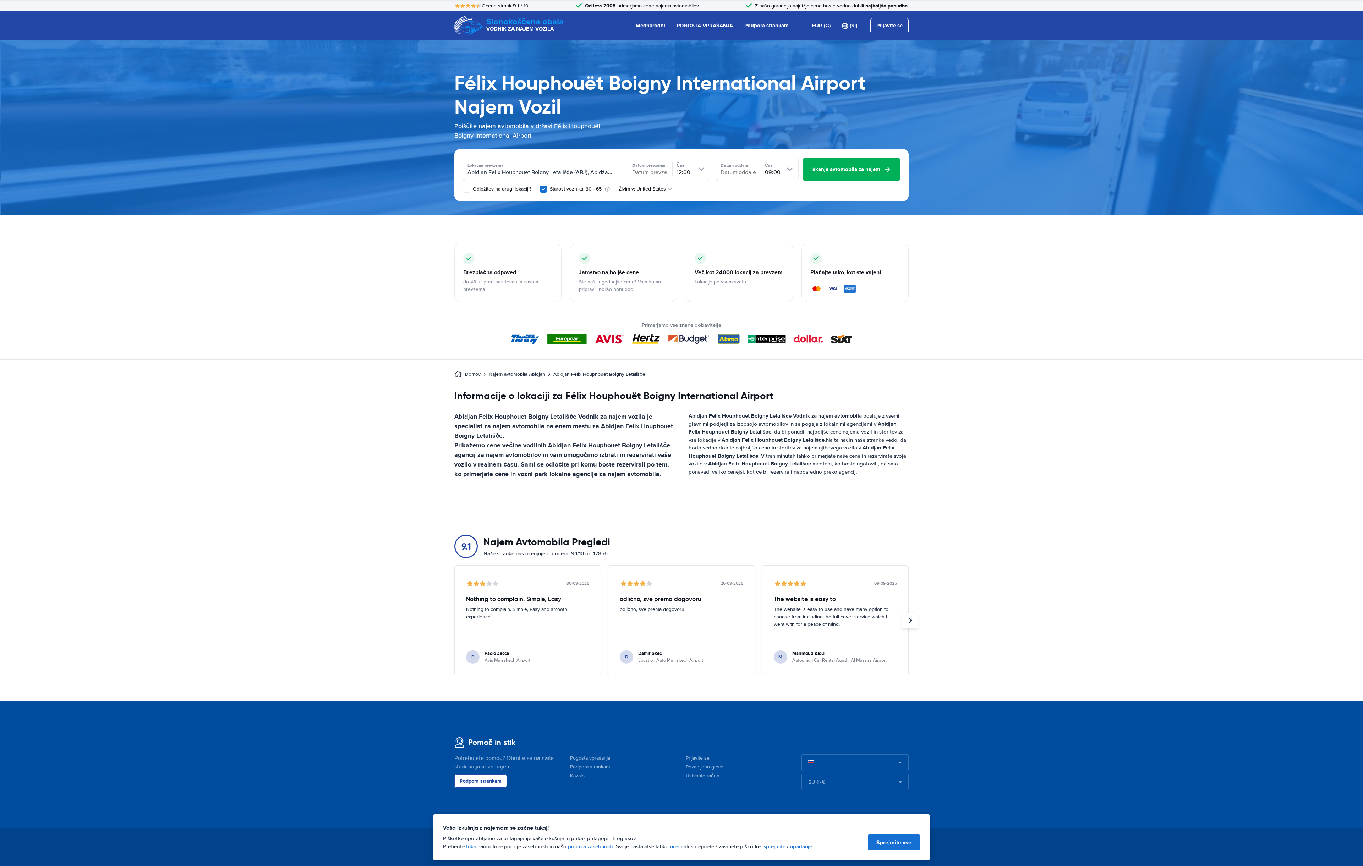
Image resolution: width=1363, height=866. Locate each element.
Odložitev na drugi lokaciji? (501, 189)
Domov (473, 374)
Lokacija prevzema (485, 165)
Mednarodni (650, 25)
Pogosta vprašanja (590, 758)
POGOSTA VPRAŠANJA (705, 25)
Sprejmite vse (894, 842)
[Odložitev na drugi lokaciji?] (466, 189)
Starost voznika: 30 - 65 (576, 189)
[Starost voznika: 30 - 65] (543, 189)
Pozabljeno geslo (704, 767)
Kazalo (577, 776)
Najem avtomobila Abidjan (517, 374)
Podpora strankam (766, 25)
